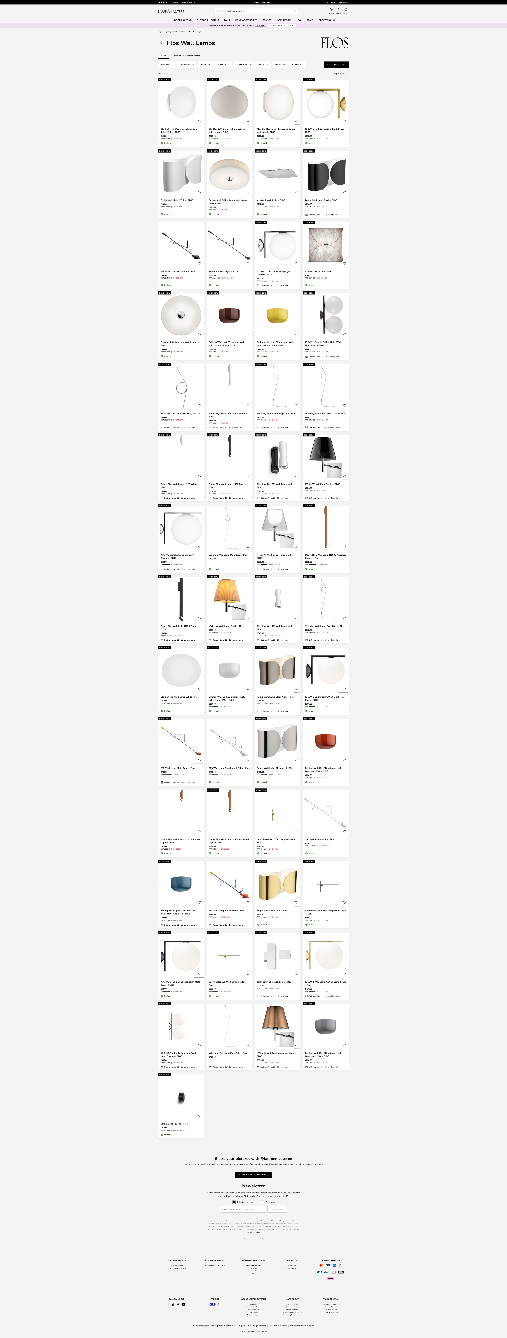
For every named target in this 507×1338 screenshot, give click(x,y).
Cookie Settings (292, 1309)
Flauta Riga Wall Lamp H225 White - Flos (180, 486)
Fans (227, 20)
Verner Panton (330, 1307)
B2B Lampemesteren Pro (292, 1312)
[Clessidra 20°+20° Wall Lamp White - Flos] (277, 468)
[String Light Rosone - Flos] (181, 1106)
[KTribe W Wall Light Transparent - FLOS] (277, 539)
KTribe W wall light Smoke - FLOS (322, 484)
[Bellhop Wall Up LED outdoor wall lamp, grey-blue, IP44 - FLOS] (181, 894)
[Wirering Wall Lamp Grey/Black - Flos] (326, 610)
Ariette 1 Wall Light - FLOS (271, 200)
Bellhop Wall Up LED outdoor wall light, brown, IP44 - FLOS (227, 344)
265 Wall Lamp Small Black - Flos (178, 271)
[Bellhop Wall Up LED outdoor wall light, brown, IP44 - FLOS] (229, 326)
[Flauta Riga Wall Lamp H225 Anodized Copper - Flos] (181, 823)
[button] (199, 121)
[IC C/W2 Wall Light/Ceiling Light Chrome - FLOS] (181, 539)
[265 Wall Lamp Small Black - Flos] (181, 255)
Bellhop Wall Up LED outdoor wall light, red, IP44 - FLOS (323, 770)
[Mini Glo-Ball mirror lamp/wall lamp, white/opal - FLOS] (277, 113)
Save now (260, 25)
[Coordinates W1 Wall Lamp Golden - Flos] (229, 966)
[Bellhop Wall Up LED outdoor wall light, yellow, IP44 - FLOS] (277, 326)
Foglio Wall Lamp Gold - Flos (272, 910)
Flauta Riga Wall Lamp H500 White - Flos (228, 415)
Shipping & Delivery (253, 1265)
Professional (327, 20)
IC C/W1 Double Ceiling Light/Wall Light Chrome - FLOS (178, 1055)
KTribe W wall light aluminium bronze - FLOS (277, 1055)
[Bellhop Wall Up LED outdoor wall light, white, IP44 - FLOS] (229, 681)
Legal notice (253, 1312)
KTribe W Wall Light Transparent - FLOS (275, 556)
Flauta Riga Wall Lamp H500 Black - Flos (227, 486)
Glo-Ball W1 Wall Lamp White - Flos (180, 696)
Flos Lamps (183, 32)
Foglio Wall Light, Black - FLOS (321, 200)
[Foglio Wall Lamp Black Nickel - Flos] (277, 681)
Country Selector (253, 1315)
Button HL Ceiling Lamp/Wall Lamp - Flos (180, 344)
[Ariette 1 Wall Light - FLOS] (277, 184)
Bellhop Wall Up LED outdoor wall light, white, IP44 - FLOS (227, 698)
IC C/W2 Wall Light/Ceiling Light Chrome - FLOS (177, 556)
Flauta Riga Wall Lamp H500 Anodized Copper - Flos (229, 841)
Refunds (253, 1271)
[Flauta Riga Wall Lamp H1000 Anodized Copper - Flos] (326, 539)
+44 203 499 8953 (176, 1265)
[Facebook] (168, 1304)
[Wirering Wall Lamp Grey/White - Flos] (326, 397)
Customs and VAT (292, 1304)
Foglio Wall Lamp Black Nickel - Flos (276, 696)
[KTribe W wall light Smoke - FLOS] (326, 468)
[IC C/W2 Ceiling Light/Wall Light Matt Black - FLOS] (181, 966)
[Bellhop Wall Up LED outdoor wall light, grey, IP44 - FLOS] (326, 1037)
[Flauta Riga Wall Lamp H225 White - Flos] (181, 468)
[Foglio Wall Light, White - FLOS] (181, 184)
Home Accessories (331, 1312)
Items (163, 55)
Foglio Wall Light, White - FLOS (177, 200)
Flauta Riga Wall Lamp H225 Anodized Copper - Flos (181, 841)
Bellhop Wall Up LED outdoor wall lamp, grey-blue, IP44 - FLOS (178, 912)
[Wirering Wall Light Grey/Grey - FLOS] (181, 397)
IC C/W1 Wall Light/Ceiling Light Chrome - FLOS (274, 273)
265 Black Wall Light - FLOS (223, 271)
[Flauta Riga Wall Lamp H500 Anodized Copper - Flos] (229, 823)
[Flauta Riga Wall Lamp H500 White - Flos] (229, 397)
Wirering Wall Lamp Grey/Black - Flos (324, 626)
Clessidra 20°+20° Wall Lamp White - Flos (276, 486)
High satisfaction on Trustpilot (182, 2)
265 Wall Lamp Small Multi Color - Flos (229, 768)
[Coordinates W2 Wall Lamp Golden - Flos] (277, 823)
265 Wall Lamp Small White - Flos (226, 910)
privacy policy (255, 1232)
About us (253, 1304)
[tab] (166, 64)
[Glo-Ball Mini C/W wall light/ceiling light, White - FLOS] (181, 113)
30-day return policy (292, 1268)
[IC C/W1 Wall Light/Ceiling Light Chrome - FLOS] (277, 255)
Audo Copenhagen (330, 1304)
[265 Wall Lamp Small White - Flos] (229, 894)
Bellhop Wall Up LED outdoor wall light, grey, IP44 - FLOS (323, 1055)
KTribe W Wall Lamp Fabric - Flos (226, 626)
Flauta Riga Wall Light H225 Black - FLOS (179, 628)
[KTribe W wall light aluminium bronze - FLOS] (277, 1037)
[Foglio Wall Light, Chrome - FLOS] (277, 752)
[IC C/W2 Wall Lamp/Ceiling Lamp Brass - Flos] (326, 966)
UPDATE (281, 25)
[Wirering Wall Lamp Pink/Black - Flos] (229, 539)
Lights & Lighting (164, 32)
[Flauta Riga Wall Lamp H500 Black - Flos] (229, 468)
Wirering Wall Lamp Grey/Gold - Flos (276, 413)
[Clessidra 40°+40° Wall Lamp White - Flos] (277, 610)
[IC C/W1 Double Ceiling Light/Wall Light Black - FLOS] (326, 326)
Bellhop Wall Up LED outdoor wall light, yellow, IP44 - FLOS (275, 344)
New (298, 20)
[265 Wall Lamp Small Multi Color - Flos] (229, 752)
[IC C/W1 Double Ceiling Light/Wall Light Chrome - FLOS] (181, 1037)
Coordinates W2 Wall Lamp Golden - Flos (276, 841)
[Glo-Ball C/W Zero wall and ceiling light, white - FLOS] (229, 113)
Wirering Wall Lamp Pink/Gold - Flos (228, 1053)
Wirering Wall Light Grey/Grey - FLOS (180, 413)
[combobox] (256, 11)
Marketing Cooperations (292, 1315)
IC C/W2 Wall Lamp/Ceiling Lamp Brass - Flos (325, 983)
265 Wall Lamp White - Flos (319, 839)
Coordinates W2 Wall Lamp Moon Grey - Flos (325, 912)
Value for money (331, 1309)
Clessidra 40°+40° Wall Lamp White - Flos (276, 628)
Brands (174, 32)
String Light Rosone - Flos (174, 1123)
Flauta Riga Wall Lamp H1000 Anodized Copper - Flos (325, 556)
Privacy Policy (253, 1309)
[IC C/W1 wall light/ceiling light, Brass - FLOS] (326, 113)
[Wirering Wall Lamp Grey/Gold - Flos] (277, 397)
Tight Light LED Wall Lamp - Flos (274, 981)
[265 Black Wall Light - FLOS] (229, 255)
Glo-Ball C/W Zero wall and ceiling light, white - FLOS (227, 130)
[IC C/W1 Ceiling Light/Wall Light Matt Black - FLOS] (326, 681)
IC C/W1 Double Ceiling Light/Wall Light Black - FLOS (323, 344)
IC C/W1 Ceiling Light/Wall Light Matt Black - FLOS (324, 698)
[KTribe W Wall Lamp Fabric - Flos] (229, 610)
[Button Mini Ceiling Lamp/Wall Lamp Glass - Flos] (229, 184)
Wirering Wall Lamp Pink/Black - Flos (228, 554)
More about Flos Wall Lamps (187, 55)
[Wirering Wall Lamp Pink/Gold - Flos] (229, 1037)
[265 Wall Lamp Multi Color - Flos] (181, 752)
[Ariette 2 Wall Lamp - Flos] (326, 255)
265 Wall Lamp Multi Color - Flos (178, 768)
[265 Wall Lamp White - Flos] (326, 823)
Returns (254, 1268)
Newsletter (292, 1265)
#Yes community (292, 1307)
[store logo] (171, 11)
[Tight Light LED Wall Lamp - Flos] (277, 966)
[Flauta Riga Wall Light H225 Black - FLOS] (181, 610)
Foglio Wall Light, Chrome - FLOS (274, 768)
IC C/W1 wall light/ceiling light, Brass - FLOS (325, 130)
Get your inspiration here (252, 1174)
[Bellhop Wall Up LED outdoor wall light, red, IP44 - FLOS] (326, 752)
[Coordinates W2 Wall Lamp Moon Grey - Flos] (326, 894)
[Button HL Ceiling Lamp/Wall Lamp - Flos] (181, 326)
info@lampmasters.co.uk (176, 1268)
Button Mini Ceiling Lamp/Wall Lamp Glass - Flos (228, 202)
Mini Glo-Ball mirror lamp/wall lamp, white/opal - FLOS (276, 130)
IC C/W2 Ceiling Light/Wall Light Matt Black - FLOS (180, 983)
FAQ (176, 1271)
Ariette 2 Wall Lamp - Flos (319, 271)
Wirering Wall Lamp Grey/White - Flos (325, 413)
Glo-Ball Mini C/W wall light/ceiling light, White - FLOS (179, 130)
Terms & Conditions (253, 1307)
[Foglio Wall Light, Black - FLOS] (326, 184)
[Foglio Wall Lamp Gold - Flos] (277, 894)
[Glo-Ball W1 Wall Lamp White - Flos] (181, 681)
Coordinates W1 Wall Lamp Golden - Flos (228, 983)
